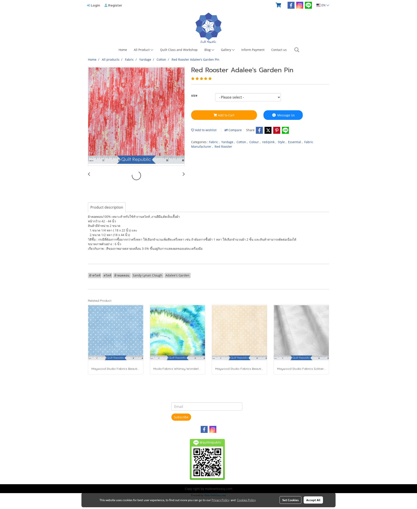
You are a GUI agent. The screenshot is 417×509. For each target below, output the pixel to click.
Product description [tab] (106, 207)
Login (95, 5)
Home (123, 50)
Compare (235, 130)
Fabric (214, 142)
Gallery (226, 50)
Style (282, 142)
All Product (142, 50)
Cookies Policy (246, 500)
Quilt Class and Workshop (179, 50)
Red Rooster (223, 146)
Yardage (227, 142)
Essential (295, 142)
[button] (297, 50)
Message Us (285, 115)
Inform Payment (253, 50)
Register (114, 5)
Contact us (279, 50)
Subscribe (181, 417)
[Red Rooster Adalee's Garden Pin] (136, 116)
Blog (208, 50)
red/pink (268, 142)
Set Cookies (290, 500)
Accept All (313, 500)
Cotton (242, 142)
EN (323, 5)
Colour (254, 142)
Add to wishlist (205, 130)
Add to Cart (225, 115)
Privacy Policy (220, 500)
